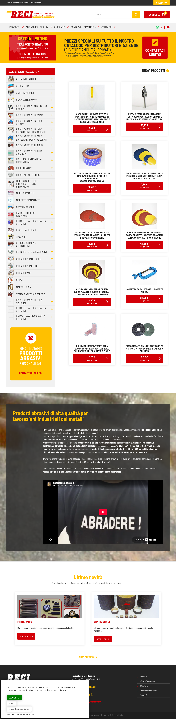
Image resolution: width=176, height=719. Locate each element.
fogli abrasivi (24, 167)
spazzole (21, 236)
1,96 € (144, 185)
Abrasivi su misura (147, 681)
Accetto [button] (14, 698)
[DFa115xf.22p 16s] (144, 341)
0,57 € (144, 358)
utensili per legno (27, 265)
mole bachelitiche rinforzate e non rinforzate (27, 184)
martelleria (23, 287)
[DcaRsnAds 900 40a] (144, 227)
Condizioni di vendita (148, 690)
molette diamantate (28, 200)
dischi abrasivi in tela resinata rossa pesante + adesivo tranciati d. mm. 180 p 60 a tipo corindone (92, 292)
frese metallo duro (28, 175)
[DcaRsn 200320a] (92, 227)
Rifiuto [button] (11, 703)
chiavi (19, 280)
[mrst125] (144, 284)
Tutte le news (87, 657)
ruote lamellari (26, 229)
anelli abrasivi (25, 93)
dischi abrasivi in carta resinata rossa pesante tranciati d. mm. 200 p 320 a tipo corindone (91, 235)
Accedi (159, 2)
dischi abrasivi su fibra (29, 145)
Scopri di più (26, 636)
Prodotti (143, 676)
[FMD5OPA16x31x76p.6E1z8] (144, 109)
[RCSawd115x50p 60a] (92, 168)
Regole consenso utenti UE (25, 714)
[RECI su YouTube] (163, 27)
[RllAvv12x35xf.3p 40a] (92, 341)
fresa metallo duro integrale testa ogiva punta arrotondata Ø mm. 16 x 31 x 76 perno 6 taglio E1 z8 (144, 117)
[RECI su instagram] (160, 27)
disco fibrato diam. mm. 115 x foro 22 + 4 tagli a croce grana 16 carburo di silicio (144, 349)
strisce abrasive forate (30, 294)
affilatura (22, 86)
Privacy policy (11, 714)
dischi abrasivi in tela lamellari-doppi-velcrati (31, 138)
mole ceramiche (25, 193)
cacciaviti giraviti (26, 100)
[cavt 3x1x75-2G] (92, 109)
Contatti (143, 695)
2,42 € (92, 301)
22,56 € (144, 299)
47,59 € (144, 245)
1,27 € (92, 245)
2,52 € (92, 129)
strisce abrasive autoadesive (26, 244)
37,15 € (144, 126)
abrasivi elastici (26, 78)
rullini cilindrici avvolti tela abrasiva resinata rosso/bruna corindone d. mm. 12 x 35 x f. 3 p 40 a (92, 349)
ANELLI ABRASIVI (102, 622)
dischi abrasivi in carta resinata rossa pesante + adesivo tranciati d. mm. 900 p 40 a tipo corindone (144, 235)
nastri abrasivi (25, 207)
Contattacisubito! (154, 52)
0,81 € (92, 358)
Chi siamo (144, 686)
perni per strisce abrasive (32, 251)
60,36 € (92, 188)
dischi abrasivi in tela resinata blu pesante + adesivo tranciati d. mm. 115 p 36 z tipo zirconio (144, 176)
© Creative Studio (116, 715)
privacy (97, 715)
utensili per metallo (28, 258)
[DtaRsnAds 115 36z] (144, 168)
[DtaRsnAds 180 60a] (92, 284)
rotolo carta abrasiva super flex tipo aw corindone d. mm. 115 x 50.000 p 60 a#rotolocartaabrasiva (92, 177)
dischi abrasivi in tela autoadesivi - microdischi (31, 130)
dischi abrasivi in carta (29, 115)
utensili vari (23, 273)
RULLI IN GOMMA (24, 622)
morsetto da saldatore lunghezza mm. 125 (144, 290)
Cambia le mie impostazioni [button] (19, 709)
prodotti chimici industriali (25, 214)
